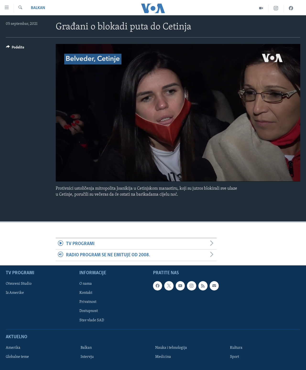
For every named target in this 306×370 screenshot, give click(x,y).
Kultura (236, 348)
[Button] (15, 48)
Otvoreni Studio (19, 284)
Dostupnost (88, 311)
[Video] (261, 8)
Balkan (38, 8)
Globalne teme (17, 357)
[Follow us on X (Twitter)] (168, 285)
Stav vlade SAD (91, 320)
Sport (234, 357)
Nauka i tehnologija (171, 348)
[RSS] (203, 285)
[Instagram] (276, 8)
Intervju (87, 357)
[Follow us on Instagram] (191, 285)
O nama (85, 284)
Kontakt (85, 293)
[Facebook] (291, 8)
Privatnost (87, 302)
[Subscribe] (214, 285)
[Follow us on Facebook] (157, 285)
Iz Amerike (15, 293)
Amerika (13, 348)
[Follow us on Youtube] (180, 285)
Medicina (163, 357)
